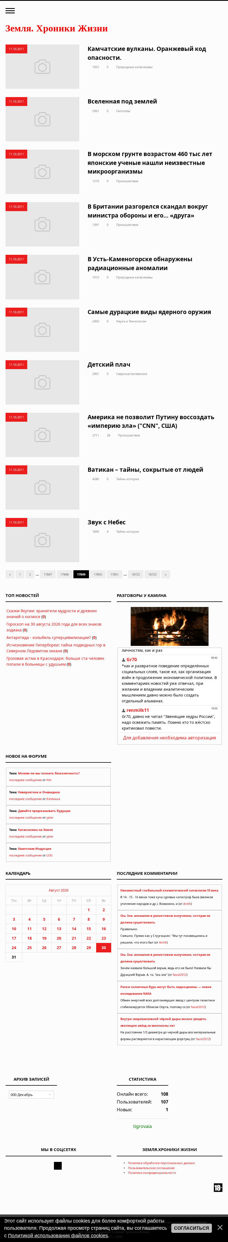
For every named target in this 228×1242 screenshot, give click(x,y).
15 (88, 928)
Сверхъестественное (131, 374)
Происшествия (127, 181)
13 (59, 928)
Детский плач (109, 364)
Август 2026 (58, 890)
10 (14, 928)
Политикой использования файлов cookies (58, 1235)
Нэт (48, 780)
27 (59, 947)
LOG (49, 855)
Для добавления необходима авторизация (169, 738)
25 (29, 947)
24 (14, 947)
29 (88, 947)
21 (74, 938)
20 (59, 938)
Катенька (53, 799)
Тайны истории (127, 479)
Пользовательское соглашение (151, 1168)
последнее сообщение (25, 780)
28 (108, 435)
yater (49, 817)
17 (14, 938)
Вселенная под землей (122, 101)
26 (44, 947)
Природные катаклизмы (134, 67)
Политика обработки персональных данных (161, 1163)
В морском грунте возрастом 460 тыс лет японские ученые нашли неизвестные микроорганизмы (150, 162)
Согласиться (191, 1228)
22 (88, 938)
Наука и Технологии (131, 321)
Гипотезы (123, 111)
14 (74, 928)
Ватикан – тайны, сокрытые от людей (145, 469)
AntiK (187, 904)
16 (103, 928)
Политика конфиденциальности (152, 1173)
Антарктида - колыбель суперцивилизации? (48, 637)
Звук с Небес (107, 522)
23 (103, 938)
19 (44, 938)
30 (103, 947)
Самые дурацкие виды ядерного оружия (149, 312)
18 (29, 938)
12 (44, 928)
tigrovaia (142, 1126)
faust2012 (180, 975)
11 (29, 928)
